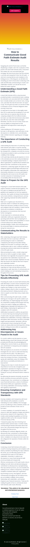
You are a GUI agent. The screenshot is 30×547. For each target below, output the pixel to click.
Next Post (15, 497)
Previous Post (15, 493)
